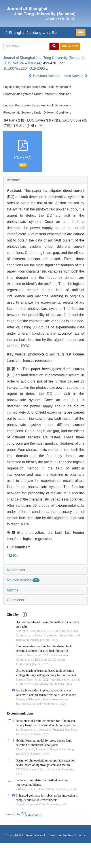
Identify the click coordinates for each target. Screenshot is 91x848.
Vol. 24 (18, 63)
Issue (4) (34, 63)
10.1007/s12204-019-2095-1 (25, 68)
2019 (7, 63)
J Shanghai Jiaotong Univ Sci (31, 32)
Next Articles (74, 76)
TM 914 (13, 555)
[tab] (45, 180)
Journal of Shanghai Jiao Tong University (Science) (43, 58)
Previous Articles (46, 76)
